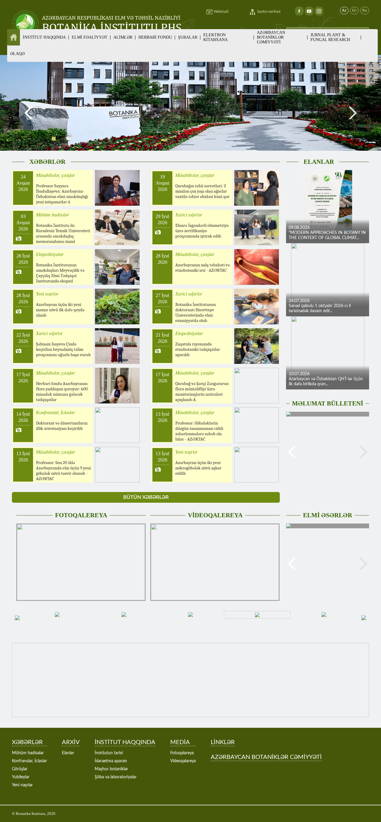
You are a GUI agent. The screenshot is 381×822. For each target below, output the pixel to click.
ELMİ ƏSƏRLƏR (327, 515)
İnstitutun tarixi (109, 753)
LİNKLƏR (223, 742)
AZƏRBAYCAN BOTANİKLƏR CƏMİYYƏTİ (271, 37)
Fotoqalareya (182, 753)
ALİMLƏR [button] (122, 37)
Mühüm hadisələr (28, 753)
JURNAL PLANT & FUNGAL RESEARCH (330, 37)
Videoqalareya (183, 761)
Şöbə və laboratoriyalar (116, 777)
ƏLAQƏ (17, 53)
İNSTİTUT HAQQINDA (125, 742)
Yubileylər (20, 777)
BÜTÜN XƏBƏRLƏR (146, 497)
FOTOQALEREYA (81, 515)
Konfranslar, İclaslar (29, 761)
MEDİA (180, 742)
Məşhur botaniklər (111, 769)
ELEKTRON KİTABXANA (215, 37)
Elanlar (68, 753)
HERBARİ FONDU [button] (155, 37)
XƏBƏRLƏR (47, 161)
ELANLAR (319, 161)
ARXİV (71, 742)
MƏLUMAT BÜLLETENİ (327, 403)
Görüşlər (19, 769)
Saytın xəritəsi (268, 12)
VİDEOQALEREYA (215, 515)
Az (344, 10)
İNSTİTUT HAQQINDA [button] (44, 37)
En (354, 10)
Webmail (221, 12)
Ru (364, 10)
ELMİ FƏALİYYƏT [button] (89, 37)
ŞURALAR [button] (187, 37)
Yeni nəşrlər (22, 785)
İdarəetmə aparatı (111, 761)
